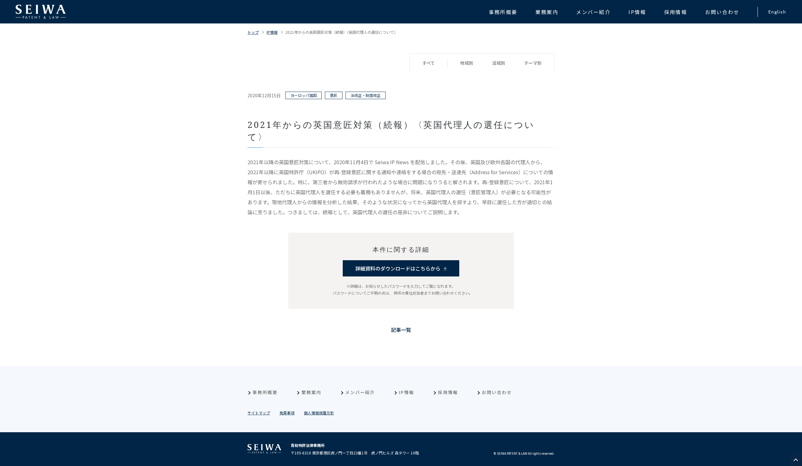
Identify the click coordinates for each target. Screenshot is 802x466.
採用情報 (448, 392)
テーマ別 (533, 63)
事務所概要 (265, 392)
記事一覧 (401, 329)
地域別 (466, 63)
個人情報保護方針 (319, 412)
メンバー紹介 (360, 392)
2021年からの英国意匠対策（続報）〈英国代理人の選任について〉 (341, 32)
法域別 (498, 63)
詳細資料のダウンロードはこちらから (397, 268)
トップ (253, 32)
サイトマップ (258, 412)
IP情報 (272, 32)
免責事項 (286, 412)
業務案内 (311, 392)
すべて (428, 63)
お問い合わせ (497, 392)
